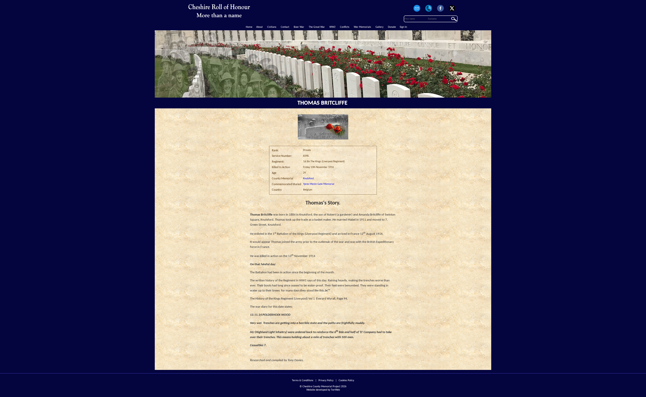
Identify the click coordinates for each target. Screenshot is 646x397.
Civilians (271, 27)
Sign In (403, 27)
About (259, 27)
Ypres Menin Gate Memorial (318, 184)
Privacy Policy (325, 380)
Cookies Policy (346, 380)
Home (249, 27)
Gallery (379, 27)
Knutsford (308, 178)
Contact (285, 27)
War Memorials (362, 27)
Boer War (299, 27)
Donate (392, 27)
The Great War (317, 27)
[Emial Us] (417, 11)
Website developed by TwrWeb (323, 390)
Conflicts (344, 27)
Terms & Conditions (302, 380)
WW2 (332, 27)
